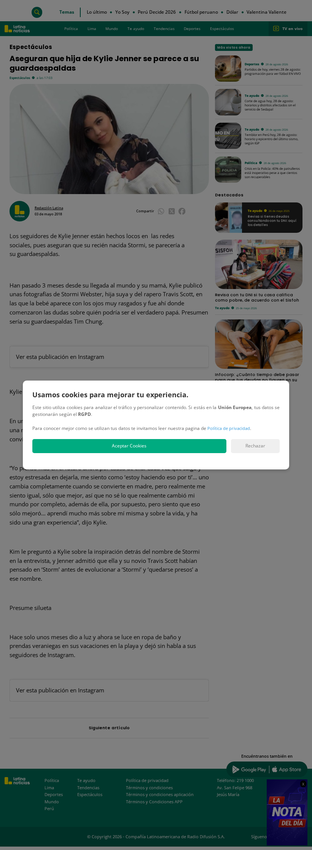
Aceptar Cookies (129, 445)
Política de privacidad (228, 428)
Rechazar (255, 445)
